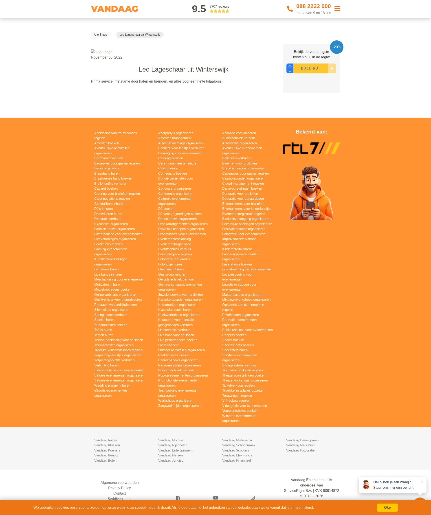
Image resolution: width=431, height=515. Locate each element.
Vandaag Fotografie (300, 450)
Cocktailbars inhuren (109, 204)
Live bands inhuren (108, 274)
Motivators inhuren (107, 284)
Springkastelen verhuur (239, 365)
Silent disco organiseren (111, 309)
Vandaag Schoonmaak (238, 445)
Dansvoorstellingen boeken (242, 188)
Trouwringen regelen (237, 395)
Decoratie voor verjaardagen (243, 198)
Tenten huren (103, 335)
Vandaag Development (302, 440)
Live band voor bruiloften (176, 335)
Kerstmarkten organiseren (177, 305)
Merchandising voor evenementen (119, 279)
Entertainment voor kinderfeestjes (246, 208)
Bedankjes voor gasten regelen (117, 163)
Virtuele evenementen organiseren (119, 375)
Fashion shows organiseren (114, 229)
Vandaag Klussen (107, 445)
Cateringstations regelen (112, 198)
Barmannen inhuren (108, 158)
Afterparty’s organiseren (175, 133)
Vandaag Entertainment (175, 450)
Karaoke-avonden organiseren (180, 299)
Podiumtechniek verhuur (176, 370)
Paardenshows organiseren (178, 360)
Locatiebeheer (168, 345)
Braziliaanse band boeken (113, 178)
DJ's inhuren (103, 208)
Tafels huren (103, 330)
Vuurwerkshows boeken (239, 410)
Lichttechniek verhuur (174, 330)
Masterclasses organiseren (242, 294)
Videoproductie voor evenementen (119, 370)
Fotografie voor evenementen (243, 234)
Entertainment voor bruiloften (243, 204)
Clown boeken (168, 168)
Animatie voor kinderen (239, 133)
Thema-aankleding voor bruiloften (118, 340)
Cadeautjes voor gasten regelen (245, 173)
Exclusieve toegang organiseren (245, 219)
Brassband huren (106, 173)
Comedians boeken (172, 173)
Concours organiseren (174, 188)
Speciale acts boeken (238, 345)
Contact (119, 493)
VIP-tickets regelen (236, 400)
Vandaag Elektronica (237, 455)
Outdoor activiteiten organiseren (181, 350)
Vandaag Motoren (171, 440)
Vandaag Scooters (235, 450)
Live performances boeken (177, 340)
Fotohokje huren (170, 264)
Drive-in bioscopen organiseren (181, 229)
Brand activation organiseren (243, 168)
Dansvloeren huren (108, 214)
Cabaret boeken (106, 188)
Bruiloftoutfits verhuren (110, 183)
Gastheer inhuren (171, 269)
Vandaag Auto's (105, 440)
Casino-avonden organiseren (243, 178)
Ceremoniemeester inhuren (178, 163)
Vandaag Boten (105, 460)
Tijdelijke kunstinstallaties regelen (118, 350)
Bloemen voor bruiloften (239, 163)
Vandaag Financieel (236, 460)
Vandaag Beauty (106, 455)
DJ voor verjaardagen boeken (180, 214)
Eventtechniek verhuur (174, 249)
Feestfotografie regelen (175, 254)
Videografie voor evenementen (244, 406)
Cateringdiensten (170, 158)
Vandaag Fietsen (170, 455)
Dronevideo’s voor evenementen (182, 234)
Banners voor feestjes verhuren (181, 148)
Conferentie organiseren (175, 193)
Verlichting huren (106, 365)
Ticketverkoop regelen (238, 385)
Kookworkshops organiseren (179, 315)
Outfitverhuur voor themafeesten (118, 299)
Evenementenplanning (174, 239)
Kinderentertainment (237, 249)
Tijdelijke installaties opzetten (243, 390)
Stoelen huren (104, 320)
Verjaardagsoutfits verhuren (114, 360)
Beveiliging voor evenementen (180, 153)
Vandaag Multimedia (237, 440)
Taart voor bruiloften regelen (242, 370)
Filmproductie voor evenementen (118, 234)
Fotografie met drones (174, 259)
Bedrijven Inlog (120, 499)
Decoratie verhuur (107, 219)
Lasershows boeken (237, 264)
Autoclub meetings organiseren (181, 143)
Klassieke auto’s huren (174, 309)
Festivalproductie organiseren (243, 229)
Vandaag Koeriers (107, 450)
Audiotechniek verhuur (238, 138)
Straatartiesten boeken (110, 325)
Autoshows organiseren (239, 143)
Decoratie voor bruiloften (240, 193)
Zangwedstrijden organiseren (179, 406)
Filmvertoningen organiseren (115, 239)
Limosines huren (106, 269)
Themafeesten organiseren (114, 345)
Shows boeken (233, 340)
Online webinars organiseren (115, 294)
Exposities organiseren (111, 224)
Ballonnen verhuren (236, 158)
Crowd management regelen (243, 183)
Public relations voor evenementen (247, 330)
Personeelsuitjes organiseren (179, 365)
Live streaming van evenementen (246, 269)
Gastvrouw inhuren (172, 274)
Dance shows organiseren (177, 219)
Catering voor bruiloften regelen (117, 193)
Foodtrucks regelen (108, 244)
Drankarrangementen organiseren (183, 224)
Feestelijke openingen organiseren (247, 224)
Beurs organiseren (107, 168)
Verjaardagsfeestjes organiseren (117, 355)
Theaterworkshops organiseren (245, 380)
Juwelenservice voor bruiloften (180, 294)
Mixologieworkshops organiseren (246, 299)
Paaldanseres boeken (174, 355)
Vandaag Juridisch (171, 460)
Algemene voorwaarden (120, 482)
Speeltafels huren (235, 350)
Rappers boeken (234, 335)
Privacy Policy (119, 488)
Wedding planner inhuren (112, 385)
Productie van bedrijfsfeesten (115, 305)
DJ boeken (166, 208)
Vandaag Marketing (300, 445)
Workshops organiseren (175, 400)
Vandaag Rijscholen (172, 445)
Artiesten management (174, 138)
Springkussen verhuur (110, 315)
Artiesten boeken (106, 143)
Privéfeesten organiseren (240, 315)
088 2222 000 (313, 6)
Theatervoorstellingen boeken (243, 375)
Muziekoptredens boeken (112, 289)
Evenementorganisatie (174, 244)
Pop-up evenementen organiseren (183, 375)
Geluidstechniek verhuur (176, 279)
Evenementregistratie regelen (243, 214)
